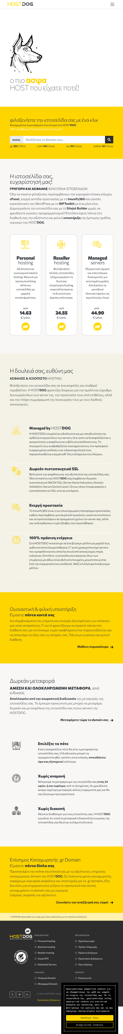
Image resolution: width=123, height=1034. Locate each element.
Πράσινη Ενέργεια (87, 952)
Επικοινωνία (84, 978)
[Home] (20, 4)
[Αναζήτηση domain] (109, 139)
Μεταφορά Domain (48, 983)
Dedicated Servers (47, 964)
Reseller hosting (46, 952)
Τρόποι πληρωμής (87, 946)
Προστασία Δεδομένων (90, 958)
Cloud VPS (43, 958)
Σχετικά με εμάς (86, 941)
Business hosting (46, 946)
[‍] (12, 994)
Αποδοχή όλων (90, 1017)
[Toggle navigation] (112, 4)
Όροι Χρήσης (85, 964)
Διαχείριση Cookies (89, 1024)
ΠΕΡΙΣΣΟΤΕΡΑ (25, 327)
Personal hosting (46, 941)
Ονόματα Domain (47, 978)
